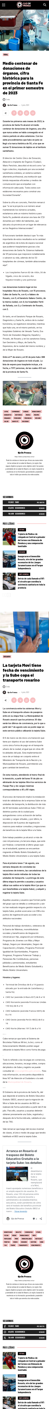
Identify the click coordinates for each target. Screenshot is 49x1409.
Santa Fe (15, 421)
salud (6, 421)
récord (37, 418)
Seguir (41, 508)
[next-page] (8, 595)
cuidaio (25, 411)
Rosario (22, 552)
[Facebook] (14, 113)
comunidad (15, 411)
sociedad (25, 421)
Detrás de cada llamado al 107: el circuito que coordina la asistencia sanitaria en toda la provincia (31, 583)
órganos (7, 418)
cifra (6, 411)
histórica (18, 415)
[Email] (33, 113)
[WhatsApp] (26, 113)
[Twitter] (20, 113)
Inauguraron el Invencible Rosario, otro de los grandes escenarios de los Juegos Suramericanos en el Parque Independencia (30, 562)
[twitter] (28, 478)
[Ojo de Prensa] (5, 105)
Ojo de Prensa (12, 105)
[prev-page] (4, 595)
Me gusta (40, 502)
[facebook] (21, 478)
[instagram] (24, 478)
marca (28, 415)
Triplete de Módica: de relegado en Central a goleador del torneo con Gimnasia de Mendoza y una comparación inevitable (31, 540)
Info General (24, 574)
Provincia (27, 418)
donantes (7, 415)
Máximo (36, 415)
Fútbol (22, 530)
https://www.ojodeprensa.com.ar (24, 456)
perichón (17, 418)
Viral (6, 54)
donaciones (36, 411)
